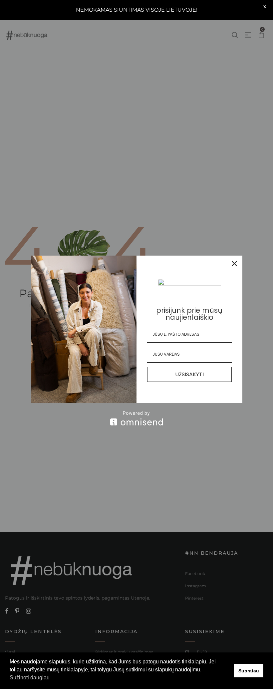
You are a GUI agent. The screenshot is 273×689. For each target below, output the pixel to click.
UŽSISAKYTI (189, 374)
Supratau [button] (248, 670)
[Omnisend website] (136, 418)
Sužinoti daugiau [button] (30, 677)
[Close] (234, 264)
